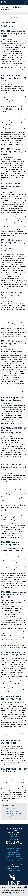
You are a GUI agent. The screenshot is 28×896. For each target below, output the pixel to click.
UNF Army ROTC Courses (13, 811)
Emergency (11, 850)
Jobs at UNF (17, 861)
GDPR (19, 892)
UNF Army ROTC (10, 809)
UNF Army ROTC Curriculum (13, 813)
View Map (14, 836)
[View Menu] (25, 13)
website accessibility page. (14, 870)
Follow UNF (13, 839)
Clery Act (19, 858)
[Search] (25, 2)
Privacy (13, 892)
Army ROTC (14, 18)
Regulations (10, 852)
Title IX (11, 861)
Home (2, 18)
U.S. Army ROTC (10, 816)
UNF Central (10, 848)
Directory (17, 848)
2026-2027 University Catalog (12, 8)
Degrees (7, 18)
